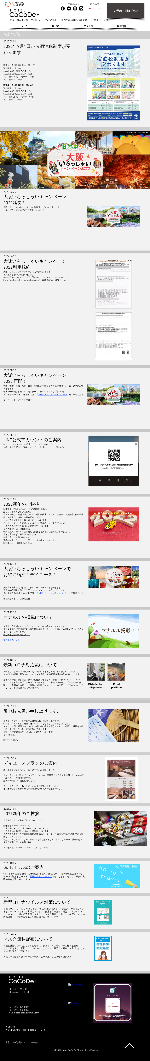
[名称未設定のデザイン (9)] (81, 8)
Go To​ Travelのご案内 (23, 867)
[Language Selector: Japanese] (94, 8)
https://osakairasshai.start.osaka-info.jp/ (21, 280)
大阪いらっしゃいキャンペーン (52, 394)
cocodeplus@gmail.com (27, 1012)
